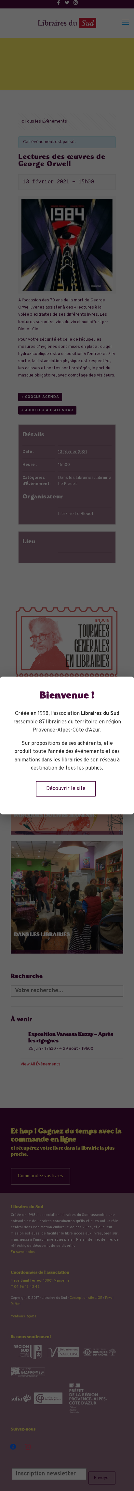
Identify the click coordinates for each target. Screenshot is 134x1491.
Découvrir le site (66, 788)
